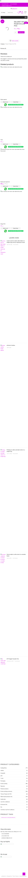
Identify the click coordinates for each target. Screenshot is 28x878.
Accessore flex (4, 804)
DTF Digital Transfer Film (13, 658)
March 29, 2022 (9, 244)
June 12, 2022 (9, 453)
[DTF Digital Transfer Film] (3, 659)
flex (1, 807)
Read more (5, 102)
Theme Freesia (15, 876)
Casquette (3, 773)
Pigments (3, 786)
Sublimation (3, 799)
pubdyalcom (3, 876)
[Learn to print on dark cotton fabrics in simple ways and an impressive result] (3, 241)
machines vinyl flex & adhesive (7, 809)
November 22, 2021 (10, 661)
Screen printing (4, 783)
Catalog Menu (4, 768)
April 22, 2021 (9, 558)
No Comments (15, 244)
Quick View (15, 102)
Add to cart (21, 32)
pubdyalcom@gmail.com (7, 5)
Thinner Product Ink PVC (10, 44)
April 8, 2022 (9, 347)
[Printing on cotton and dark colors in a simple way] (3, 450)
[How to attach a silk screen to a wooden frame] (3, 554)
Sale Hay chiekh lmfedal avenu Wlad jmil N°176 (11, 831)
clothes (2, 770)
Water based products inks (6, 796)
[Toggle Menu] (26, 17)
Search (15, 12)
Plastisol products (4, 788)
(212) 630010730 (5, 4)
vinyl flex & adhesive (5, 801)
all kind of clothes (11, 345)
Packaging (3, 781)
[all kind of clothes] (3, 345)
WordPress (24, 876)
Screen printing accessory (6, 791)
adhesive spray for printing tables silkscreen (8, 817)
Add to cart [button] (5, 144)
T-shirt (2, 778)
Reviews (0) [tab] (3, 48)
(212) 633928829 (13, 4)
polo (1, 775)
